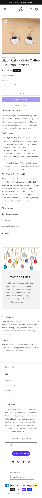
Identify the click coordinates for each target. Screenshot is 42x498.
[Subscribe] (34, 445)
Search (7, 380)
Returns (8, 391)
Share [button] (6, 233)
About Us (8, 396)
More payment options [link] (21, 105)
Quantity (5, 80)
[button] (4, 9)
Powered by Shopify (30, 494)
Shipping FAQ (10, 385)
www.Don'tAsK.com (17, 494)
